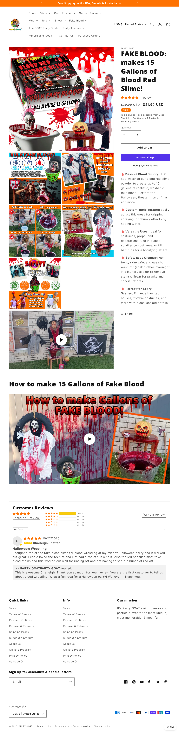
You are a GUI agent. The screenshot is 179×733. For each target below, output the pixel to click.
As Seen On (16, 661)
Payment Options (20, 620)
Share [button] (129, 313)
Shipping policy (102, 726)
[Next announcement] (138, 3)
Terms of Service (20, 614)
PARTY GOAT (25, 726)
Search (13, 608)
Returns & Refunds (21, 626)
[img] (33, 538)
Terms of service (81, 726)
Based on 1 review (26, 517)
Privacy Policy (18, 655)
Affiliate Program (20, 649)
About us (15, 643)
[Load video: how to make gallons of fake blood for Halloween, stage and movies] (89, 439)
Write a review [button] (154, 514)
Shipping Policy (130, 121)
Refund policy (44, 726)
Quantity (126, 127)
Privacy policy (62, 726)
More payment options (145, 165)
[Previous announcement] (41, 3)
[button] (45, 13)
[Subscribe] (70, 681)
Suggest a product (21, 637)
